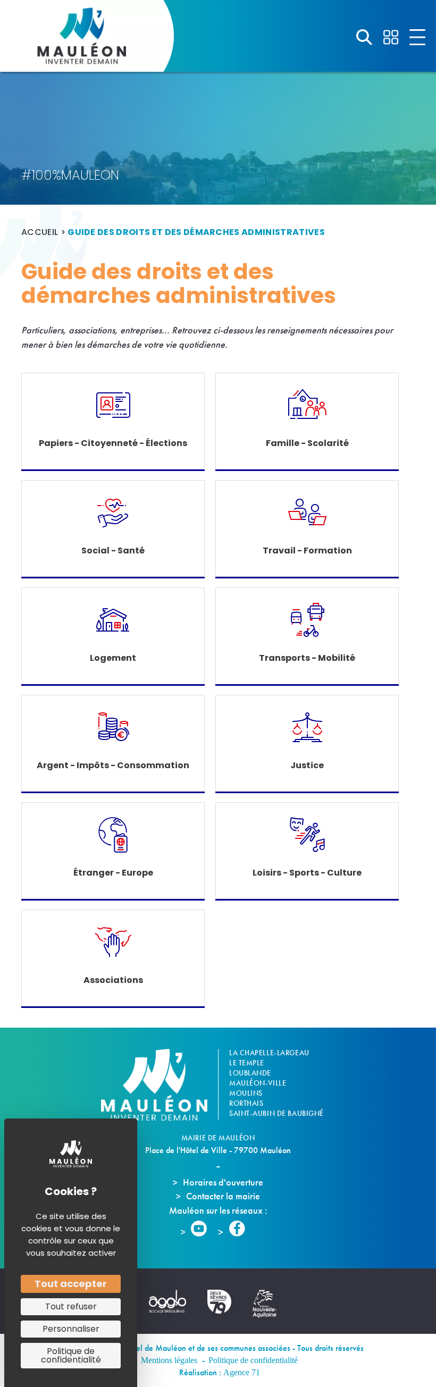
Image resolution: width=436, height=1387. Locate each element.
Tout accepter (71, 1283)
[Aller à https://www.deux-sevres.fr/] (224, 1302)
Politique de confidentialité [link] (71, 1355)
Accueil (39, 232)
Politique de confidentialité (253, 1360)
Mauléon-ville (257, 1083)
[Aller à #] (364, 37)
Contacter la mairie (223, 1196)
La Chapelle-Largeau (269, 1052)
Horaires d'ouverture (223, 1182)
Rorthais (246, 1103)
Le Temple (246, 1062)
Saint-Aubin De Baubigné (276, 1113)
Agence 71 (241, 1372)
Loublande (250, 1073)
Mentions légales (169, 1360)
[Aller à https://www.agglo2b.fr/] (173, 1301)
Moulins (246, 1093)
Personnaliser (71, 1329)
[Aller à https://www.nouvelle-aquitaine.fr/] (270, 1304)
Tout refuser (71, 1306)
